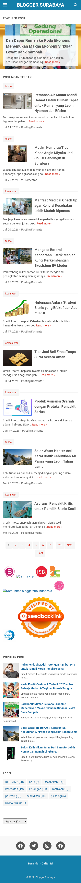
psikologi (58, 796)
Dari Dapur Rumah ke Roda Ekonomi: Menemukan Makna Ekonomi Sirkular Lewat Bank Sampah (39, 46)
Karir (34, 782)
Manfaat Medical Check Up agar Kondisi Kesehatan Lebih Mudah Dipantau (55, 205)
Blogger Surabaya (40, 5)
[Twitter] (33, 845)
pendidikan (36, 796)
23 (60, 545)
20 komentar (29, 180)
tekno (8, 86)
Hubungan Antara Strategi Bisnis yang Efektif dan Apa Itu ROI (55, 307)
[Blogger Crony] (55, 577)
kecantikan (54, 782)
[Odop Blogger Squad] (34, 641)
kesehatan (11, 191)
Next (70, 545)
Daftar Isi (47, 863)
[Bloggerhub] (27, 591)
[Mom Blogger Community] (59, 591)
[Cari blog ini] (75, 5)
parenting (13, 796)
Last (40, 553)
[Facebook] (20, 845)
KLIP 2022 (14, 782)
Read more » (52, 62)
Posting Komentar (32, 127)
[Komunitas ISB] (41, 577)
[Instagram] (47, 845)
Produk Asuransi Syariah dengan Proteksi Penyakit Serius (54, 406)
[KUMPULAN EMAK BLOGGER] (25, 577)
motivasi (60, 789)
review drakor (15, 802)
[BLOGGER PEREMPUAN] (9, 577)
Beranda (33, 863)
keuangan (10, 293)
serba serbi (11, 342)
